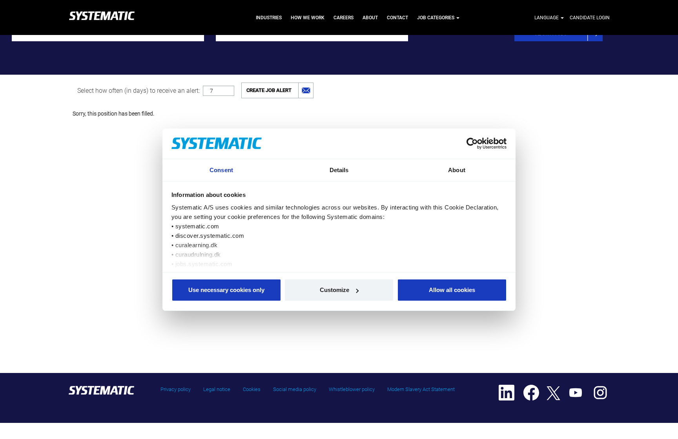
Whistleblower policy (352, 389)
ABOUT (370, 17)
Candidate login (590, 17)
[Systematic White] (101, 17)
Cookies (252, 389)
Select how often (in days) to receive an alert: (138, 90)
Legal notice (216, 389)
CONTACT (397, 17)
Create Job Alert (269, 90)
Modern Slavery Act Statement (421, 389)
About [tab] (456, 170)
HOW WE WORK (307, 17)
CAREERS (344, 17)
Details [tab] (339, 170)
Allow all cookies (452, 290)
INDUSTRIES (269, 17)
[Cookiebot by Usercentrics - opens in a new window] (472, 143)
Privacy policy (175, 389)
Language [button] (547, 17)
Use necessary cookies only (226, 290)
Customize (334, 290)
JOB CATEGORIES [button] (436, 17)
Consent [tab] (221, 170)
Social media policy (294, 389)
